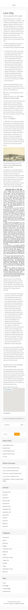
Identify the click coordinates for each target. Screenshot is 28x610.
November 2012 (7, 509)
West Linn (20, 418)
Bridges (5, 546)
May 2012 (5, 523)
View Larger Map (6, 413)
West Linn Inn (15, 476)
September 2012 (7, 512)
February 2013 (6, 500)
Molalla (4, 554)
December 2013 (7, 492)
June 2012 (5, 520)
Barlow (4, 540)
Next (22, 425)
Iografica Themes (19, 603)
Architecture (6, 537)
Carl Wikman (6, 479)
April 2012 (5, 526)
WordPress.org (6, 591)
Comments (6, 588)
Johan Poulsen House (14, 467)
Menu (14, 5)
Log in (4, 583)
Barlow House (6, 448)
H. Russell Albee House (8, 451)
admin (20, 16)
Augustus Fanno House (9, 454)
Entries (5, 585)
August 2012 (6, 515)
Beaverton (5, 543)
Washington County (8, 569)
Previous (7, 425)
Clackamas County (13, 418)
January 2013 (6, 503)
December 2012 (7, 506)
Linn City (5, 456)
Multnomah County (8, 557)
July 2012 (5, 518)
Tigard (4, 566)
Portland (5, 563)
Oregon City (6, 560)
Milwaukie (5, 552)
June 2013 (5, 495)
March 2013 (6, 498)
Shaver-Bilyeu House (8, 445)
